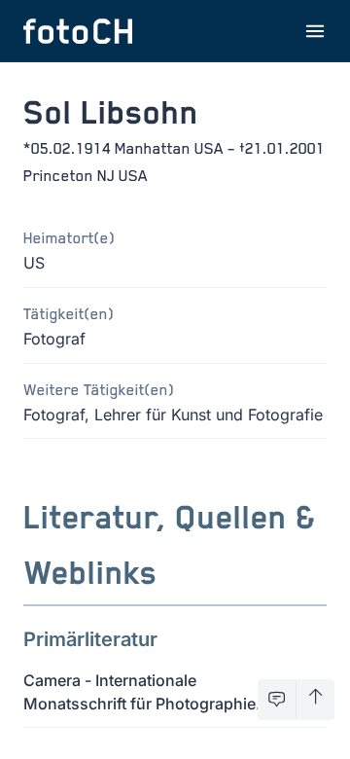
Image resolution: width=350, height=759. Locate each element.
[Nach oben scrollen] (315, 699)
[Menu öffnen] (315, 31)
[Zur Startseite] (77, 31)
